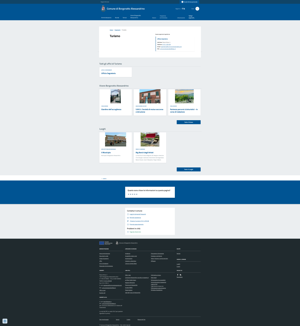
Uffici (100, 261)
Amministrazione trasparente (158, 282)
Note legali (154, 278)
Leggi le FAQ (154, 284)
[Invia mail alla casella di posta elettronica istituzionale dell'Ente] (112, 285)
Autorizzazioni (128, 258)
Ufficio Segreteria (162, 39)
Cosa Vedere (104, 106)
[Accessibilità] (5, 321)
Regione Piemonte (105, 2)
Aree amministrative (104, 253)
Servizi (125, 18)
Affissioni (153, 261)
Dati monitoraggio (104, 319)
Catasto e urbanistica (130, 261)
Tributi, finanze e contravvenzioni (159, 258)
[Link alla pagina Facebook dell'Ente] (178, 275)
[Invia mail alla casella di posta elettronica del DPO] (107, 302)
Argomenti (117, 30)
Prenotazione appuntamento (158, 288)
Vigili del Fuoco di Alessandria (132, 293)
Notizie (178, 253)
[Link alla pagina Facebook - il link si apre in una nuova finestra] (182, 9)
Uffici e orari (102, 290)
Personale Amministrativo (106, 266)
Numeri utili (102, 293)
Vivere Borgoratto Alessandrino (135, 16)
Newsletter (180, 277)
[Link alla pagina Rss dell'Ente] (180, 275)
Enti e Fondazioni (103, 263)
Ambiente (127, 253)
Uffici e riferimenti (106, 70)
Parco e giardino (140, 149)
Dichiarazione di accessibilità (158, 280)
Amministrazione (106, 18)
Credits (128, 319)
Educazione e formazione (157, 253)
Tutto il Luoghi (188, 169)
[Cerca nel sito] (196, 9)
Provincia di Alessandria (131, 285)
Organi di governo (104, 258)
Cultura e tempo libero (131, 263)
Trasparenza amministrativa (163, 17)
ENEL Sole (128, 275)
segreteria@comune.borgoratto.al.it (171, 47)
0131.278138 (166, 44)
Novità (117, 18)
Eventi (178, 266)
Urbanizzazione (181, 18)
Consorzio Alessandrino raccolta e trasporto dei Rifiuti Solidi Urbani (137, 279)
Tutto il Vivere (188, 122)
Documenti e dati (103, 256)
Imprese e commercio (156, 256)
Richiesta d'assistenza (156, 290)
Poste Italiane (128, 290)
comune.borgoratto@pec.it (168, 49)
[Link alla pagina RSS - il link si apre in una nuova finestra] (184, 9)
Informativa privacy (156, 275)
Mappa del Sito (141, 319)
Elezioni (154, 18)
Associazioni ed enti (141, 106)
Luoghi (178, 264)
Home (111, 30)
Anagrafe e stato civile (131, 256)
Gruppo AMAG (128, 288)
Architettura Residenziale (108, 149)
